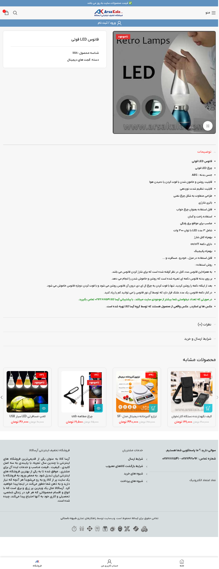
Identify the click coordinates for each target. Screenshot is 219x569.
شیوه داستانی (69, 518)
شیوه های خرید (133, 474)
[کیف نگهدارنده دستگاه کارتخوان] (191, 391)
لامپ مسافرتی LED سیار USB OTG (27, 418)
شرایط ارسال (135, 459)
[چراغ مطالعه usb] (82, 391)
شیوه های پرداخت (131, 481)
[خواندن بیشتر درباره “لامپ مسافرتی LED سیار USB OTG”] (44, 408)
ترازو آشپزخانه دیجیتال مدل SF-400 (137, 418)
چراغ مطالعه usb (82, 416)
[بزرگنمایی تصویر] (208, 126)
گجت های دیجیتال (78, 60)
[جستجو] (15, 13)
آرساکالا (135, 518)
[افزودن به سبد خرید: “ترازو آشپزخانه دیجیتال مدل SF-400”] (153, 408)
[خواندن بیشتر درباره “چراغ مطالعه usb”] (98, 408)
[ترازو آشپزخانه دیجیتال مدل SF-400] (137, 391)
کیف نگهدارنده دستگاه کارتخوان (192, 416)
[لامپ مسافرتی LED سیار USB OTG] (27, 391)
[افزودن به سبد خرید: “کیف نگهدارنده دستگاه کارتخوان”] (208, 408)
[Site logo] (108, 13)
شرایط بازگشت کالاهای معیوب (124, 466)
